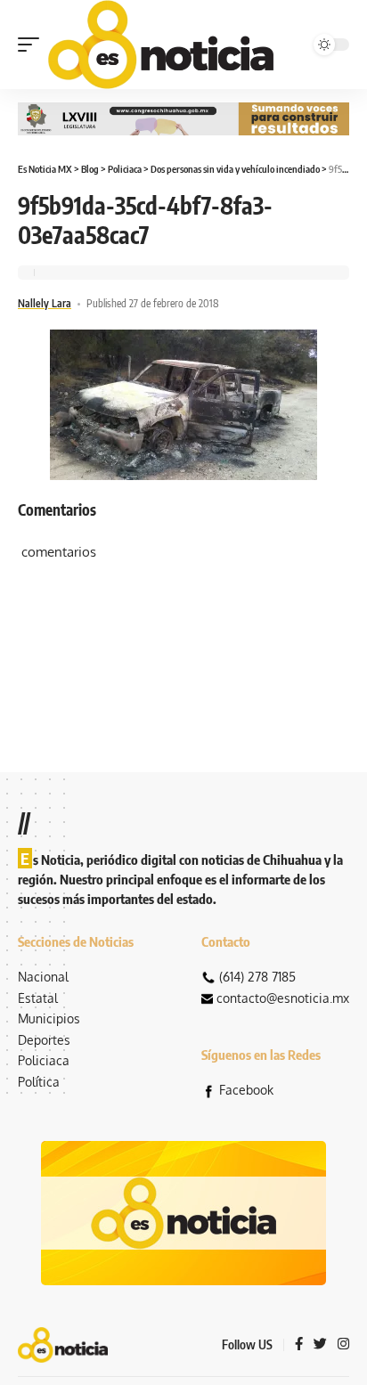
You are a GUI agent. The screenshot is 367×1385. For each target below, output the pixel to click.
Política (39, 1081)
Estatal (38, 998)
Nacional (43, 976)
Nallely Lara (44, 303)
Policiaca (43, 1060)
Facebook (246, 1089)
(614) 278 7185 (257, 976)
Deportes (44, 1039)
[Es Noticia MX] (160, 44)
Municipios (49, 1018)
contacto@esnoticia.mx (282, 998)
